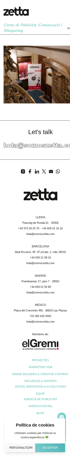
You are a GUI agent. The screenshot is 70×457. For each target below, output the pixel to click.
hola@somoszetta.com (40, 233)
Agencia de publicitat (40, 399)
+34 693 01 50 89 (40, 286)
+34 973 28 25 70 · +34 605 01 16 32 (40, 228)
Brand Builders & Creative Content (40, 374)
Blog (40, 413)
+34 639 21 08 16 (40, 257)
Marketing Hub (40, 367)
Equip (40, 393)
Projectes (40, 360)
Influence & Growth (40, 381)
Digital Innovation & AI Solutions (40, 386)
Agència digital (40, 406)
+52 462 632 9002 (40, 316)
